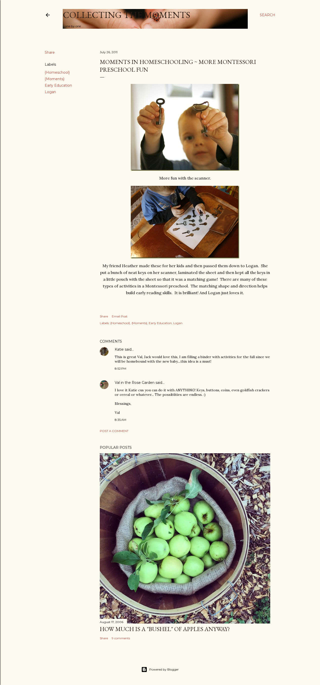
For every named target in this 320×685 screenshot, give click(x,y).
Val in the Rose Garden (134, 382)
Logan (50, 92)
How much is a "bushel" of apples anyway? (165, 629)
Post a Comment (114, 431)
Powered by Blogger (164, 669)
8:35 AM (120, 420)
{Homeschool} (57, 72)
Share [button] (50, 52)
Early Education (58, 85)
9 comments (121, 638)
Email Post (120, 316)
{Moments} (54, 79)
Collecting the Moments (126, 15)
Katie (119, 349)
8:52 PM (120, 368)
